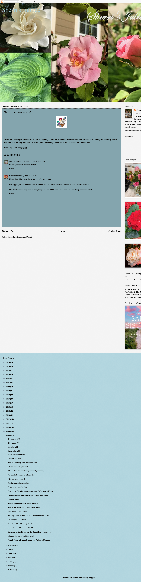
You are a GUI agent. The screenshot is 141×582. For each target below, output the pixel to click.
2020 (8, 387)
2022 (8, 378)
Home (61, 231)
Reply (11, 168)
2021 (8, 382)
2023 (8, 374)
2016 (8, 403)
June (10, 553)
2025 (8, 366)
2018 (8, 395)
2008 (8, 435)
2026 (8, 362)
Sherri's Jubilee (21, 9)
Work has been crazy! (16, 454)
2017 (8, 399)
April (10, 562)
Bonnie (12, 176)
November (12, 443)
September (12, 451)
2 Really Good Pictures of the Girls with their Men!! (29, 516)
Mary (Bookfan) (15, 161)
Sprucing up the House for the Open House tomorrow (29, 532)
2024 (8, 370)
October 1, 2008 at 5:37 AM (34, 161)
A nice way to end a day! (17, 487)
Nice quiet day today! (16, 479)
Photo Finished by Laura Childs (20, 528)
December (12, 439)
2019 (8, 391)
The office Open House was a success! (23, 503)
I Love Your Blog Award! (18, 467)
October (11, 447)
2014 (8, 411)
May (10, 557)
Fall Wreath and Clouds (17, 512)
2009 (8, 431)
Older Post (114, 231)
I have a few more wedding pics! (21, 536)
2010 (8, 427)
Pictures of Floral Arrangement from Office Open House (30, 491)
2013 (8, 415)
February (12, 570)
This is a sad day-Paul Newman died (22, 463)
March (11, 566)
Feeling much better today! (18, 483)
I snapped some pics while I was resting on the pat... (28, 495)
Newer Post (8, 231)
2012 (8, 419)
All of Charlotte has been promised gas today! (26, 471)
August (11, 545)
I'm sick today (13, 499)
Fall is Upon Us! (14, 459)
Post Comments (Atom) (22, 237)
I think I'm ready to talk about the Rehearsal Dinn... (29, 540)
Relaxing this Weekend (17, 520)
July (10, 549)
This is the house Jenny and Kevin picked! (25, 507)
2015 (8, 407)
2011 (8, 423)
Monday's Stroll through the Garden (22, 524)
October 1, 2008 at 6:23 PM (26, 176)
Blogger (92, 577)
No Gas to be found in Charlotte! (21, 475)
